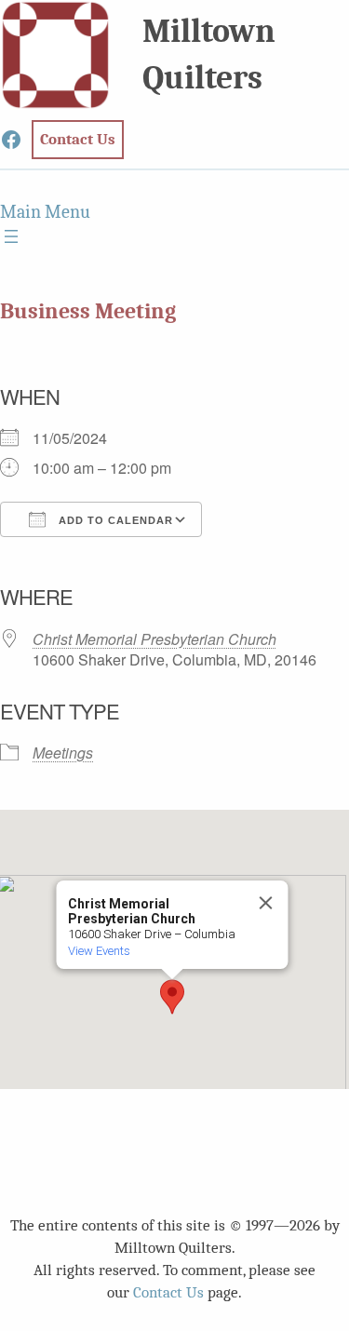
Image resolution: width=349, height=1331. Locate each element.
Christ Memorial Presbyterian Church (154, 639)
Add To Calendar (114, 520)
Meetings (63, 752)
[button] (172, 997)
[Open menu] (11, 236)
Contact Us (168, 1292)
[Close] (265, 903)
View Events (98, 951)
